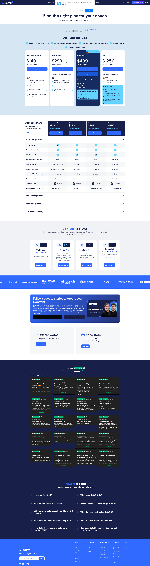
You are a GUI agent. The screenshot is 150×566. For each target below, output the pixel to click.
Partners (77, 558)
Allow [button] (89, 10)
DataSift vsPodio (116, 561)
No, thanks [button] (81, 10)
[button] (127, 3)
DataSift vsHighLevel (116, 557)
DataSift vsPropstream (116, 547)
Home (49, 2)
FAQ (76, 553)
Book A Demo (87, 74)
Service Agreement (127, 547)
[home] (9, 2)
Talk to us (86, 346)
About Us (98, 2)
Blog (89, 547)
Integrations (78, 555)
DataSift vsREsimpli (116, 552)
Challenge (55, 2)
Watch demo (41, 344)
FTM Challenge (104, 557)
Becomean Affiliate (90, 550)
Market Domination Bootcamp (105, 553)
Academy (102, 547)
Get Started (37, 69)
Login (146, 2)
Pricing (77, 550)
